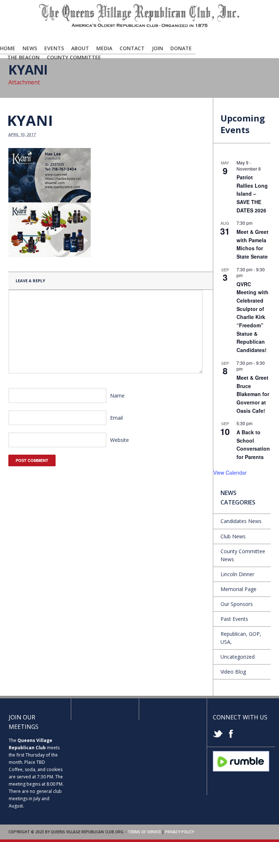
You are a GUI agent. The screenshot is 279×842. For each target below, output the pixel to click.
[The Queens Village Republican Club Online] (139, 25)
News (30, 48)
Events (54, 48)
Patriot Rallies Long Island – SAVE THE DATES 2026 (252, 193)
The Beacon (23, 57)
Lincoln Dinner (237, 574)
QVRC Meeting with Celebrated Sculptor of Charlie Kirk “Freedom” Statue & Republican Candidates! (252, 317)
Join (157, 48)
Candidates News (241, 521)
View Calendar (230, 472)
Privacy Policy (179, 831)
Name (117, 395)
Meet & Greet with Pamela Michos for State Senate (252, 244)
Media (104, 48)
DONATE (181, 48)
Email (116, 417)
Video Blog (233, 671)
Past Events (234, 618)
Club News (233, 536)
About (80, 48)
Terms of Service (144, 831)
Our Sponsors (237, 603)
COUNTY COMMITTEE (74, 57)
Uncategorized (238, 656)
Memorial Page (238, 589)
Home (7, 48)
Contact (132, 48)
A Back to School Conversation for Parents (253, 444)
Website (119, 439)
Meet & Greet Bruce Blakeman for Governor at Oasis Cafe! (252, 394)
